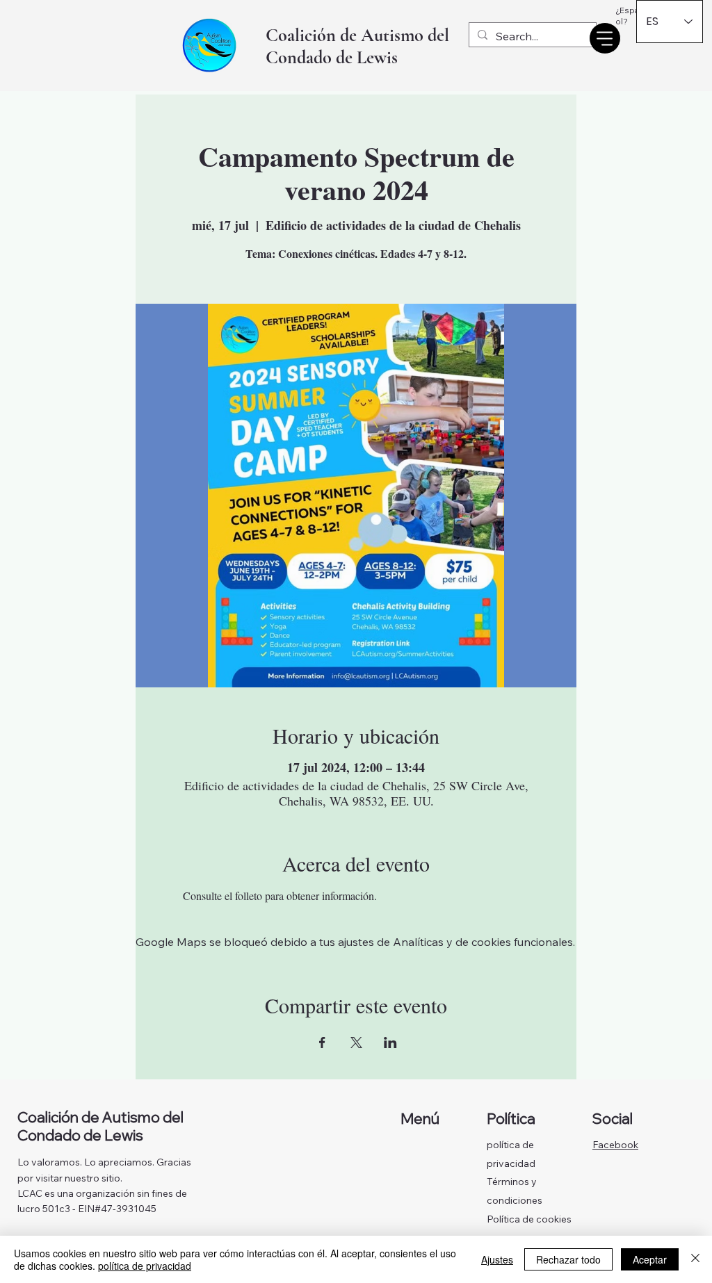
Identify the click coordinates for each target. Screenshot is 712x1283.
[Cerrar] (695, 1259)
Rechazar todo (568, 1259)
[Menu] (605, 38)
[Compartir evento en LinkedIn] (390, 1042)
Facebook (615, 1144)
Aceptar (650, 1259)
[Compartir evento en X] (356, 1042)
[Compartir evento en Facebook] (322, 1042)
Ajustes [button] (497, 1259)
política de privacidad (144, 1266)
